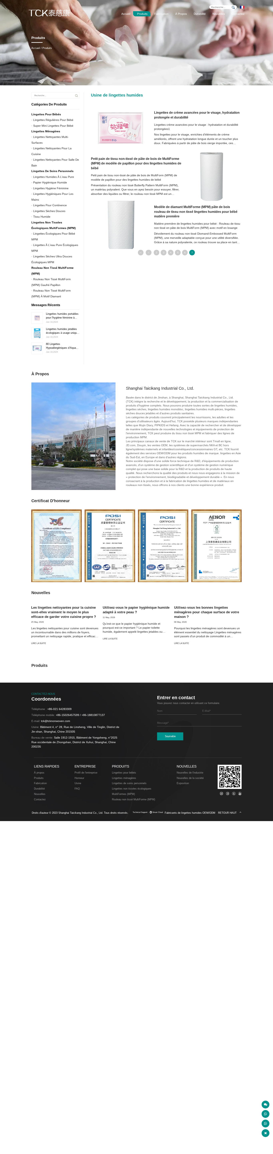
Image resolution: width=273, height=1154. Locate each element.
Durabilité (200, 13)
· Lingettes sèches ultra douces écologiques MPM (51, 259)
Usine (78, 783)
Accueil (125, 13)
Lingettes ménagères (45, 131)
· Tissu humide (40, 216)
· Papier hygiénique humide (49, 182)
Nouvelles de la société (190, 778)
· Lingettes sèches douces (48, 210)
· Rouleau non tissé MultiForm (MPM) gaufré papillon (51, 282)
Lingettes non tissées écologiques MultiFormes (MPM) (53, 225)
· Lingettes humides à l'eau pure (52, 176)
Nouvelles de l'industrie (190, 772)
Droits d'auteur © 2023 (45, 812)
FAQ (77, 788)
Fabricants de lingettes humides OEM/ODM (190, 812)
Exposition (183, 783)
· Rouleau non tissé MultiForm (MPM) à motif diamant (51, 293)
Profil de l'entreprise (86, 772)
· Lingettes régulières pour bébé (52, 119)
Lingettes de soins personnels (52, 171)
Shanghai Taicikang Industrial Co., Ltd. (80, 812)
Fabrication (161, 13)
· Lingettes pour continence (49, 205)
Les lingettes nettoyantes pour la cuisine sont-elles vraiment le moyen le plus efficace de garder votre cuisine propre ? (63, 612)
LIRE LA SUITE (38, 643)
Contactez (238, 13)
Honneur (79, 778)
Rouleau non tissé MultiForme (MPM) (133, 799)
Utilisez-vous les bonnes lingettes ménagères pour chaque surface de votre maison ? (206, 612)
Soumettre (170, 736)
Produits (142, 13)
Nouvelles (218, 13)
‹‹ (140, 252)
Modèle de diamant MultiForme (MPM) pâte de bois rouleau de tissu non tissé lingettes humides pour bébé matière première (195, 211)
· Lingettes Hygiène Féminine (50, 188)
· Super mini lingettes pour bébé (52, 125)
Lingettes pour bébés (46, 114)
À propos (181, 13)
